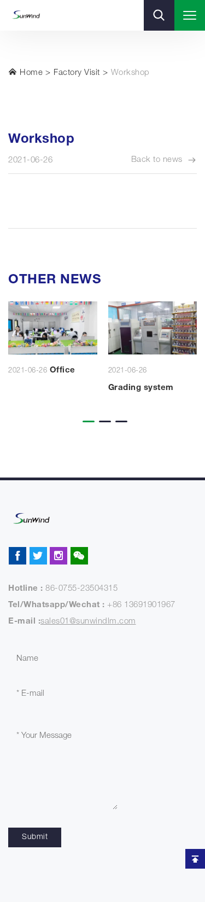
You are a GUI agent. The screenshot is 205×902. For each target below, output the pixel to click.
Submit (35, 837)
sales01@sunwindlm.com (88, 622)
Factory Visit (77, 73)
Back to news (157, 160)
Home (30, 73)
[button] (86, 414)
